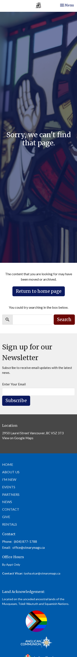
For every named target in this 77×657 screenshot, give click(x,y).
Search (64, 319)
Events (8, 487)
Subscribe (16, 400)
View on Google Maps (17, 438)
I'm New (9, 479)
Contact (10, 509)
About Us (10, 472)
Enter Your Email (14, 384)
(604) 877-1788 (25, 541)
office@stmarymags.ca (28, 547)
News (7, 502)
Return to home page (38, 291)
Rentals (9, 524)
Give (6, 517)
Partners (10, 494)
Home (7, 464)
